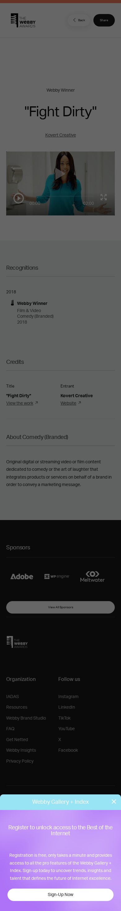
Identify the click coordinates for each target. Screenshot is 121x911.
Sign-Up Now (60, 895)
